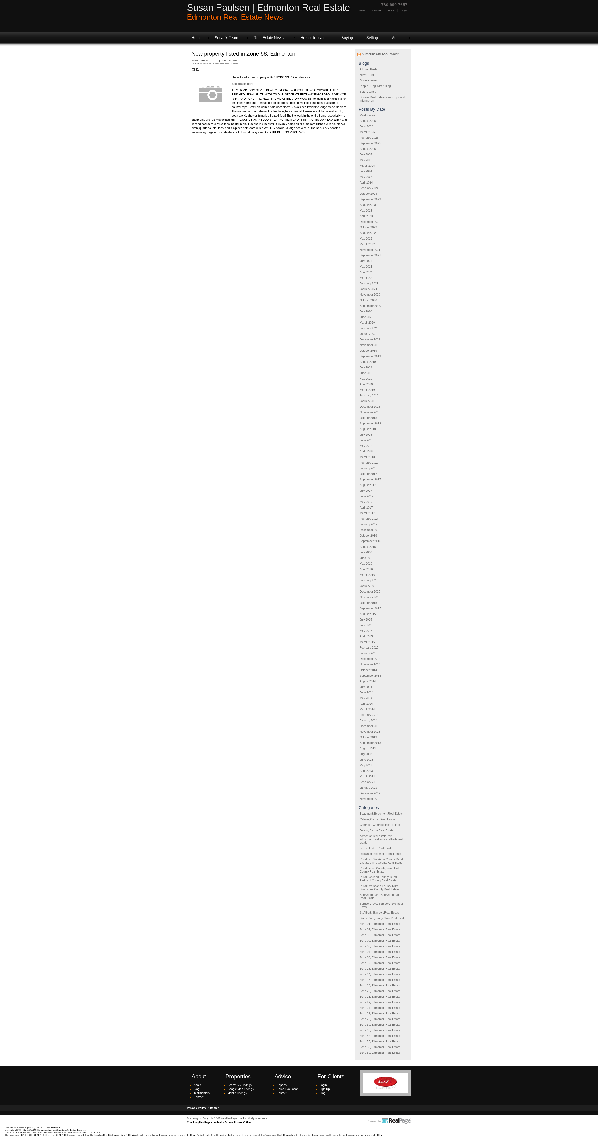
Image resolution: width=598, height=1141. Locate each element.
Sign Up (325, 1089)
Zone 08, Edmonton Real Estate (380, 957)
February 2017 (369, 518)
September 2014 (370, 675)
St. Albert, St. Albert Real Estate (379, 912)
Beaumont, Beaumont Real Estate (381, 813)
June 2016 (366, 558)
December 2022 (370, 221)
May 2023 (366, 210)
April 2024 (366, 182)
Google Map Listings (241, 1089)
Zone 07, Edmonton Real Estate (380, 952)
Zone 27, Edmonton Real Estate (380, 1008)
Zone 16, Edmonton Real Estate (380, 985)
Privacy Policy (196, 1108)
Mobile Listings (237, 1093)
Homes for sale (312, 38)
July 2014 (366, 687)
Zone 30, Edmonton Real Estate (380, 1024)
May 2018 (366, 446)
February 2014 (369, 715)
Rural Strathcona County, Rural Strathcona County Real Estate (379, 887)
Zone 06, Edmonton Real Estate (380, 946)
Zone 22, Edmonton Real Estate (380, 1002)
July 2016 (366, 552)
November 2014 (370, 664)
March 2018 (367, 457)
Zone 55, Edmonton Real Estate (380, 1041)
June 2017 (366, 496)
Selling (372, 38)
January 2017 (368, 524)
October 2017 (368, 474)
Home (362, 10)
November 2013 (370, 731)
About (391, 10)
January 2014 (368, 720)
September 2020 (370, 305)
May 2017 (366, 502)
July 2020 (366, 311)
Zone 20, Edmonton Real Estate (380, 991)
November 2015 (370, 597)
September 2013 (370, 743)
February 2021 (369, 283)
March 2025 (367, 165)
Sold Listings (368, 91)
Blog (196, 1089)
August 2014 (368, 681)
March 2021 (367, 277)
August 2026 (368, 121)
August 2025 (368, 149)
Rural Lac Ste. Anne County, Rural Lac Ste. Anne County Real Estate (381, 861)
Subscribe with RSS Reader (380, 54)
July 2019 (366, 367)
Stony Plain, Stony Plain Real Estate (383, 918)
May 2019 (366, 378)
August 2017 (368, 485)
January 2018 (368, 468)
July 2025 (366, 154)
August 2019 (368, 362)
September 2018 (370, 423)
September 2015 (370, 608)
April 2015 (366, 636)
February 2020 (369, 328)
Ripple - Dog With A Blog (375, 86)
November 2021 (370, 249)
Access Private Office (237, 1122)
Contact (376, 10)
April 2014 (366, 703)
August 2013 (368, 748)
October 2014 (368, 670)
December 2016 (370, 530)
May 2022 (366, 238)
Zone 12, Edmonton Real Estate (380, 963)
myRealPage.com (389, 1121)
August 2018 (368, 429)
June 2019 (366, 373)
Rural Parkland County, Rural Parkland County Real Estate (378, 879)
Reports (282, 1085)
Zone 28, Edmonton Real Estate (380, 1013)
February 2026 (369, 137)
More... (396, 38)
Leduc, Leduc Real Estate (376, 848)
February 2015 (369, 647)
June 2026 (366, 126)
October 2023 (368, 193)
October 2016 (368, 535)
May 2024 (366, 177)
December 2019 (370, 339)
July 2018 (366, 434)
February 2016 (369, 580)
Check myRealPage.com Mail (204, 1122)
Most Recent (368, 115)
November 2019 (370, 345)
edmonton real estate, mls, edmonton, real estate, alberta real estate (381, 839)
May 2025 (366, 160)
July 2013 (366, 754)
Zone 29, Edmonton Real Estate (380, 1019)
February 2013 (369, 782)
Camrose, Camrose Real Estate (380, 825)
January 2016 (368, 586)
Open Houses (368, 80)
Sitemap (213, 1108)
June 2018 (366, 440)
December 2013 (370, 726)
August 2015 (368, 614)
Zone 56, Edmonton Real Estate (380, 1047)
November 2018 (370, 412)
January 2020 (368, 334)
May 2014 (366, 698)
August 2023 (368, 205)
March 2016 (367, 574)
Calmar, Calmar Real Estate (377, 819)
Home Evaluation (288, 1089)
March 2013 (367, 776)
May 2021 (366, 266)
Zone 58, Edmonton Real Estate (380, 1052)
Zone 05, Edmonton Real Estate (380, 940)
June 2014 (366, 692)
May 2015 (366, 630)
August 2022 (368, 233)
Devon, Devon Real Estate (376, 830)
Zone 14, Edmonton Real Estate (380, 974)
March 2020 (367, 322)
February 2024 (369, 188)
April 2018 (366, 451)
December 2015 (370, 591)
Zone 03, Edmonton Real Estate (380, 935)
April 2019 (366, 384)
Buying (347, 38)
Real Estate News (269, 38)
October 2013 (368, 737)
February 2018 (369, 462)
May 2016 (366, 563)
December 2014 (370, 659)
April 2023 (366, 216)
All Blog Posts (368, 69)
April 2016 (366, 569)
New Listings (368, 75)
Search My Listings (240, 1085)
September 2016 (370, 541)
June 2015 (366, 625)
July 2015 (366, 619)
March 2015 (367, 642)
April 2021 (366, 272)
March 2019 (367, 390)
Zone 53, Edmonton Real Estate (380, 1036)
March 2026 (367, 132)
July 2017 (366, 490)
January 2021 (368, 289)
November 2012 (370, 799)
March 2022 (367, 244)
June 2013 (366, 759)
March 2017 (367, 513)
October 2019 (368, 350)
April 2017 (366, 507)
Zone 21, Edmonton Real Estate (380, 996)
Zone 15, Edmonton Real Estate (380, 980)
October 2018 (368, 418)
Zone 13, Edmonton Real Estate (380, 968)
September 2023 (370, 199)
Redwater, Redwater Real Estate (380, 853)
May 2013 (366, 765)
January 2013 (368, 787)
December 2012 (370, 793)
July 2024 (366, 171)
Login (404, 10)
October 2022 (368, 227)
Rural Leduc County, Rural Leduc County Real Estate (381, 870)
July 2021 (366, 261)
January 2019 (368, 401)
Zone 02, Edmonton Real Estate (380, 929)
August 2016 (368, 546)
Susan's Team (226, 38)
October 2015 (368, 602)
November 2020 (370, 294)
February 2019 (369, 395)
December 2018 (370, 406)
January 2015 (368, 653)
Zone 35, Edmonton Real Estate (380, 1030)
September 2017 (370, 479)
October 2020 (368, 300)
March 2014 (367, 709)
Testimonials (202, 1093)
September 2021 (370, 255)
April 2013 (366, 771)
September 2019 (370, 356)
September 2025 (370, 143)
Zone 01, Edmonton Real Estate (380, 924)
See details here (242, 83)
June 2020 (366, 317)
